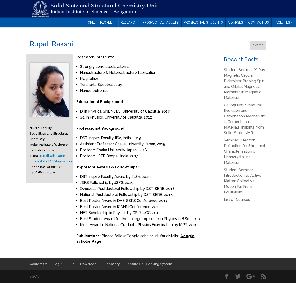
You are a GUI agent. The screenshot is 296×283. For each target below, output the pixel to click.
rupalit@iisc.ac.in (52, 155)
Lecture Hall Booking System (149, 264)
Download (88, 264)
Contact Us (38, 264)
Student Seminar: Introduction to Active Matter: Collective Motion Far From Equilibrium (242, 181)
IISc (71, 264)
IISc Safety (111, 264)
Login (57, 264)
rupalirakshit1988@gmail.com (52, 161)
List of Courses (237, 199)
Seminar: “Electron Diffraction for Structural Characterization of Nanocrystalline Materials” (244, 151)
